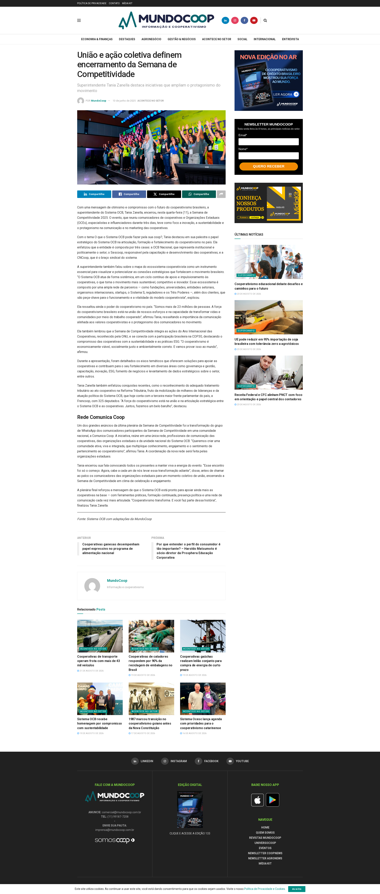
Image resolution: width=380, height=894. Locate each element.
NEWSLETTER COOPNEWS (265, 853)
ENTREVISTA (290, 39)
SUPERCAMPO (246, 275)
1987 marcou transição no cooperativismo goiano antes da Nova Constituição (150, 723)
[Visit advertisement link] (269, 80)
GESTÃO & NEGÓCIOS (182, 39)
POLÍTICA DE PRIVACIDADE (91, 3)
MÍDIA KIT (127, 3)
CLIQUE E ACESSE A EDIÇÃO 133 (190, 833)
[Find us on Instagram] (235, 20)
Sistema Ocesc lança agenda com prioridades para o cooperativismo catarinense (201, 723)
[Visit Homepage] (166, 20)
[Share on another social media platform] (221, 194)
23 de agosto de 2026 (248, 294)
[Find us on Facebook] (244, 20)
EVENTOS (265, 848)
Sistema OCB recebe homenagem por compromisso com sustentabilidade (99, 723)
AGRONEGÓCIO (151, 39)
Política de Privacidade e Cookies (264, 888)
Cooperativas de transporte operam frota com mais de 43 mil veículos (98, 661)
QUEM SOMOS (265, 832)
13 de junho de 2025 (124, 100)
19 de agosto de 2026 (142, 675)
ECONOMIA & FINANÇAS (97, 39)
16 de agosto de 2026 (194, 733)
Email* (242, 135)
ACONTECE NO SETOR (216, 39)
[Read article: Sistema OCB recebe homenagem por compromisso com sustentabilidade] (100, 699)
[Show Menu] (79, 20)
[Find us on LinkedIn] (225, 20)
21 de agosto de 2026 (91, 671)
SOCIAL (242, 39)
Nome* (243, 149)
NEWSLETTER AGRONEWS (265, 858)
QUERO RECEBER (268, 166)
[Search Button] (265, 20)
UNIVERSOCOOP (265, 843)
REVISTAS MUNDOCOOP (265, 837)
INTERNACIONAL (265, 39)
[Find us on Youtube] (254, 20)
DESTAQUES (127, 39)
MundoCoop (98, 100)
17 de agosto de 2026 (142, 733)
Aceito (296, 888)
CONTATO (114, 3)
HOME (265, 827)
